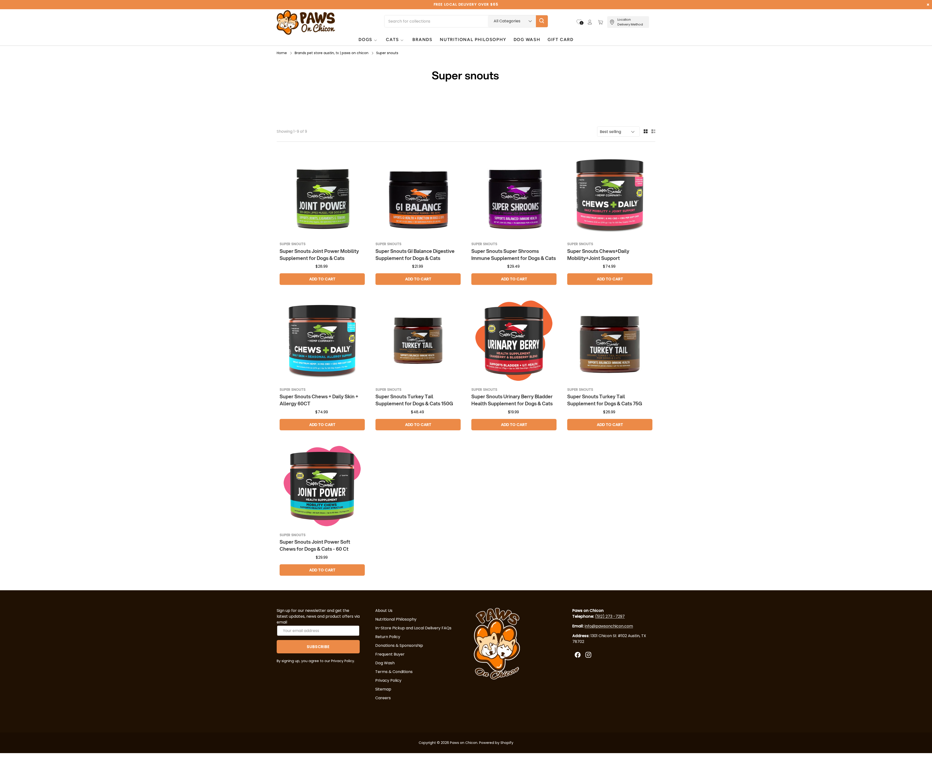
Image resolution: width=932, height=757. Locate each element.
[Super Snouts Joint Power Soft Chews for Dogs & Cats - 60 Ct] (322, 486)
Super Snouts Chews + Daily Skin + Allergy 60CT (319, 400)
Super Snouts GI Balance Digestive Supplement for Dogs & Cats (415, 255)
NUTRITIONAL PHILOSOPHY (473, 39)
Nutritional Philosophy (395, 619)
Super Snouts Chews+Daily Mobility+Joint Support (598, 255)
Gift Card (561, 39)
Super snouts (387, 52)
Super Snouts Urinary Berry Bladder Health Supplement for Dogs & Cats (512, 400)
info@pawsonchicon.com (609, 626)
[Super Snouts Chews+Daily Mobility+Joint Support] (609, 195)
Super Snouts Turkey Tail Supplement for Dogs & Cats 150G (414, 400)
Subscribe (318, 646)
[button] (600, 22)
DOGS (365, 39)
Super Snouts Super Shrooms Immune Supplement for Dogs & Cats (513, 255)
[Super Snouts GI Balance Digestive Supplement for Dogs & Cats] (418, 195)
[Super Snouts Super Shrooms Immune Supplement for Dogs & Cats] (514, 195)
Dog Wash (385, 663)
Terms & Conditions (394, 671)
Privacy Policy (388, 680)
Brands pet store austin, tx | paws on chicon (331, 52)
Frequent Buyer (390, 654)
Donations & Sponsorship (399, 645)
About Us (383, 610)
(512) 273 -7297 (610, 616)
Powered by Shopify (496, 742)
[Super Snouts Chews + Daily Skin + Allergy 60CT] (322, 340)
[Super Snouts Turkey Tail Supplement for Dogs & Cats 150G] (418, 340)
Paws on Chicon (463, 742)
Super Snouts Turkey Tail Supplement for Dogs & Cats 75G (604, 400)
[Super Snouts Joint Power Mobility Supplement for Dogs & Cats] (322, 195)
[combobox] (466, 21)
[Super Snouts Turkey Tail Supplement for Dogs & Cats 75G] (609, 340)
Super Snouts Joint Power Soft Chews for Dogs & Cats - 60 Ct (315, 545)
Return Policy (387, 637)
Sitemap (383, 689)
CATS (392, 39)
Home (282, 52)
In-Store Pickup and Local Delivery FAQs (413, 628)
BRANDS (422, 39)
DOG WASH (527, 39)
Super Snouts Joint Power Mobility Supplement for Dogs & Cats (319, 255)
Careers (383, 698)
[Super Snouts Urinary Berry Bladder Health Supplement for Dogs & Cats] (514, 340)
